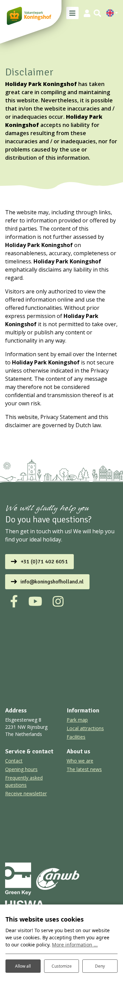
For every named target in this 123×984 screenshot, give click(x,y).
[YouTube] (35, 601)
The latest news (84, 769)
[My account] (87, 13)
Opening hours (21, 769)
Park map (77, 720)
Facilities (76, 737)
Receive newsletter (26, 793)
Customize (62, 966)
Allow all (23, 966)
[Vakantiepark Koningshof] (29, 16)
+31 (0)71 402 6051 (44, 561)
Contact (14, 760)
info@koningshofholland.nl (52, 581)
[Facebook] (14, 601)
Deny (100, 966)
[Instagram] (58, 601)
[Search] (97, 13)
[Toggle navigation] (72, 13)
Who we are (80, 760)
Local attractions (85, 728)
